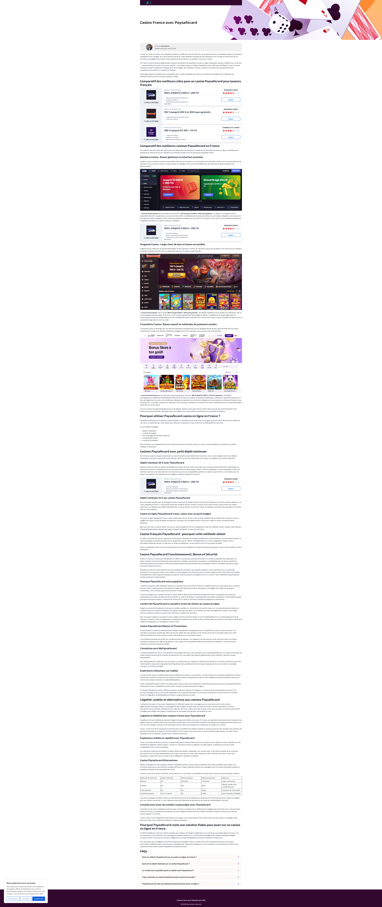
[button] (191, 857)
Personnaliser (13, 899)
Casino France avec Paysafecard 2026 (191, 900)
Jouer (230, 99)
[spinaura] (151, 95)
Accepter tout (38, 899)
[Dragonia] (151, 113)
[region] (26, 891)
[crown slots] (151, 132)
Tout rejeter (26, 899)
